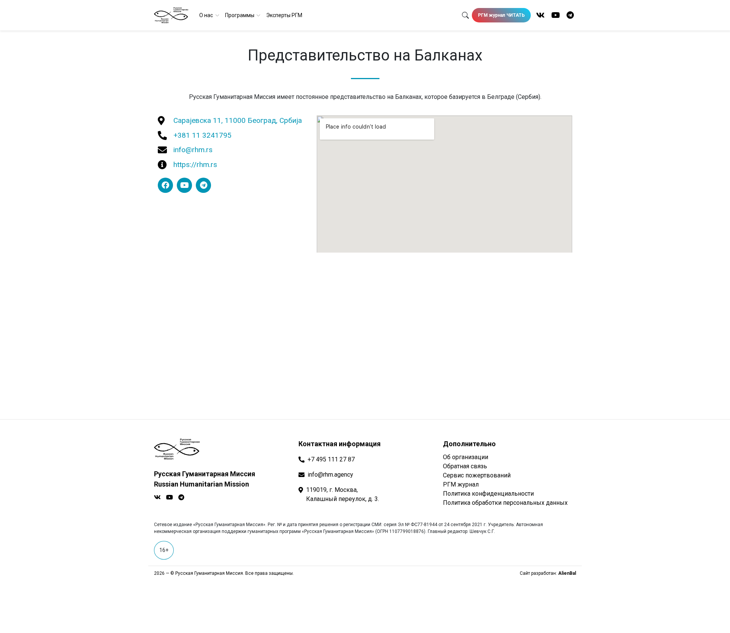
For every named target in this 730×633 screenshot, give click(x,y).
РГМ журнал (461, 484)
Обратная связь (465, 466)
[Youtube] (184, 185)
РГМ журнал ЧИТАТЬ (501, 15)
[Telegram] (203, 185)
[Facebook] (165, 185)
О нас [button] (206, 15)
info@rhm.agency (330, 474)
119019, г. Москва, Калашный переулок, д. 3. (342, 494)
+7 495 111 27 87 (331, 459)
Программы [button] (240, 15)
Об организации (465, 457)
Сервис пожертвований (477, 475)
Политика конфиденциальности (488, 493)
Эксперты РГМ (284, 15)
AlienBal (567, 573)
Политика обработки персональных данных (505, 502)
